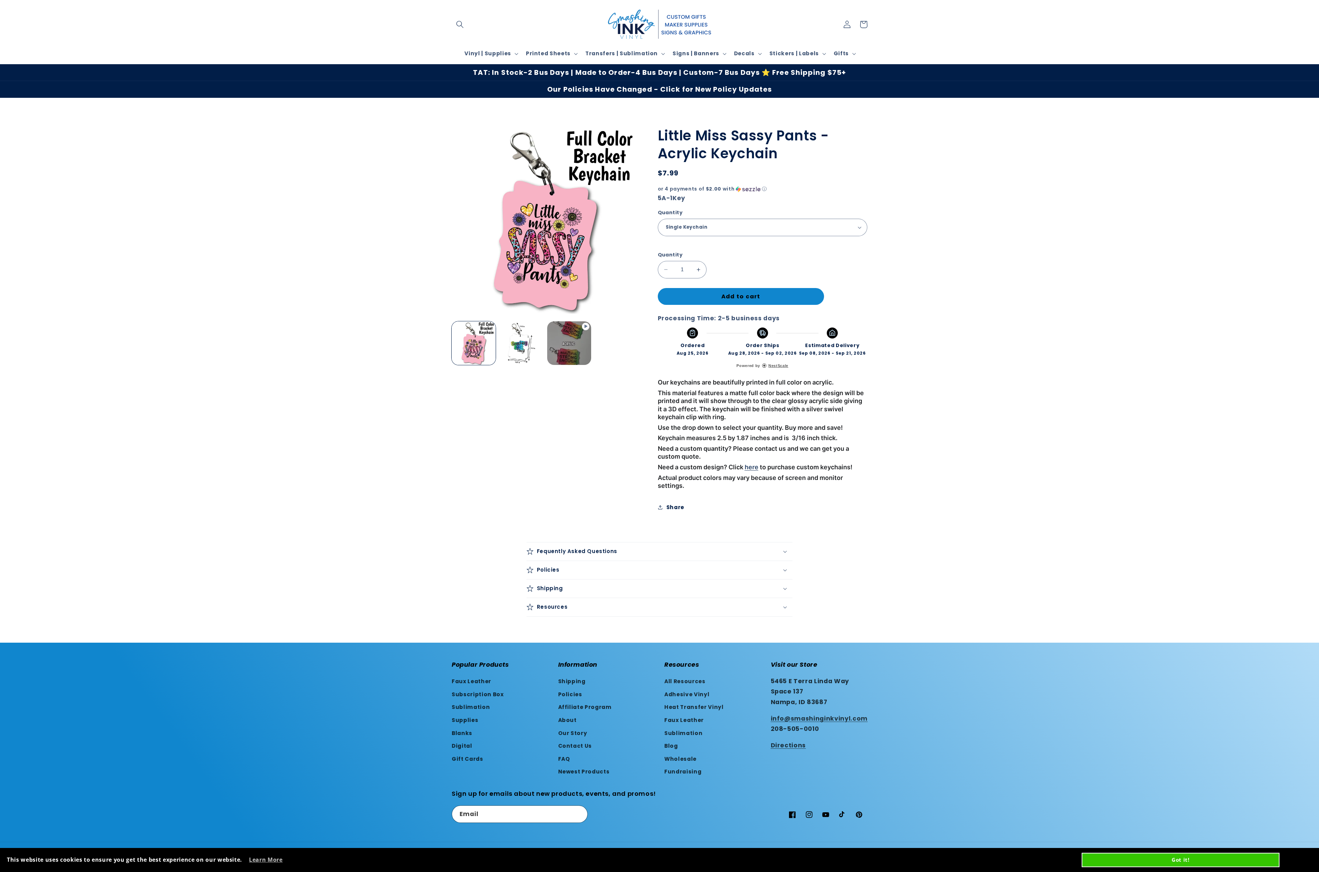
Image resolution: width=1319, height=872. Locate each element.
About (567, 720)
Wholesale (680, 758)
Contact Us (575, 745)
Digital (462, 745)
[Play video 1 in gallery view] (569, 343)
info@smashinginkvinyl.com (819, 718)
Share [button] (675, 507)
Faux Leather (471, 681)
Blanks (462, 733)
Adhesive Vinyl (686, 694)
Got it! (1181, 859)
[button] (460, 24)
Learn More (266, 859)
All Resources (685, 681)
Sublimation (471, 707)
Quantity (670, 212)
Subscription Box (478, 694)
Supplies (465, 720)
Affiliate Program (585, 707)
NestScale (778, 366)
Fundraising (682, 771)
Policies (570, 694)
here (751, 467)
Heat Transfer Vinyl (694, 707)
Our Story (572, 733)
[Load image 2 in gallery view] (521, 343)
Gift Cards (467, 758)
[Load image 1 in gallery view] (474, 343)
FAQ (564, 758)
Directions (788, 745)
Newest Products (584, 771)
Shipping (572, 681)
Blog (671, 745)
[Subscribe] (579, 814)
